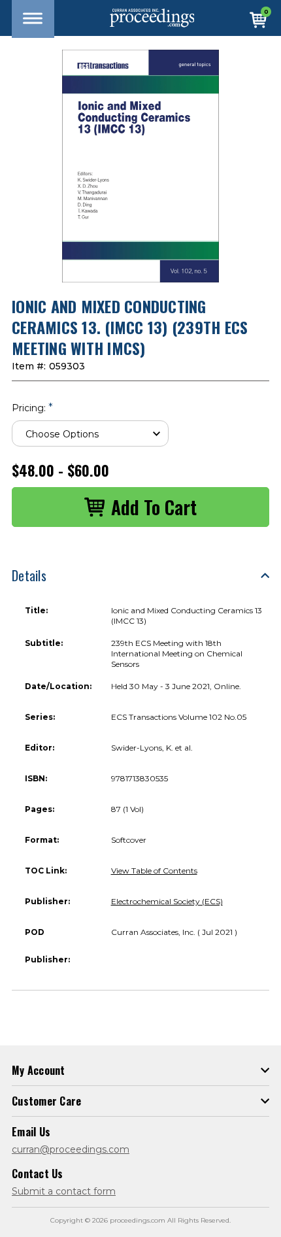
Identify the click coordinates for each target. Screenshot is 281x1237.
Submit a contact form (64, 1191)
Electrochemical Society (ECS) (167, 901)
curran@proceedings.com (70, 1149)
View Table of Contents (154, 870)
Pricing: (32, 407)
